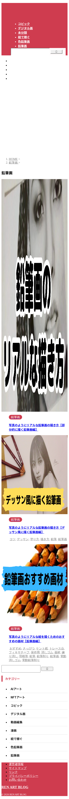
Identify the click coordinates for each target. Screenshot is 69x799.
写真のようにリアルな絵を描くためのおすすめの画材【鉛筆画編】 (37, 638)
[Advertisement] (34, 118)
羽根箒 (23, 656)
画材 (57, 652)
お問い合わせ (17, 78)
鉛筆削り (43, 656)
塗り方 (34, 539)
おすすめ (15, 648)
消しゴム (47, 652)
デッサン (23, 539)
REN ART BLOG (14, 787)
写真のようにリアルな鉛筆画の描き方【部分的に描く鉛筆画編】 (37, 427)
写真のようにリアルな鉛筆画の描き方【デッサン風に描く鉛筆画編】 (37, 529)
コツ (12, 539)
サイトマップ (17, 65)
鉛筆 (54, 539)
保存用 (35, 652)
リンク (13, 69)
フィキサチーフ (19, 652)
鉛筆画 (62, 539)
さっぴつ (29, 648)
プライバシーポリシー (23, 74)
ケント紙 (42, 648)
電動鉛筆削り (31, 660)
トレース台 (56, 648)
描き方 (44, 539)
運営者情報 (16, 60)
